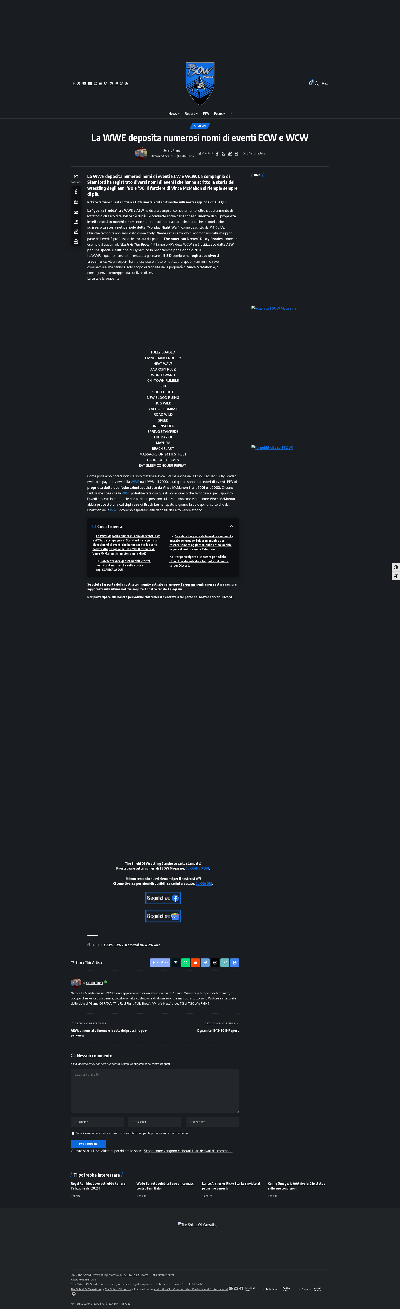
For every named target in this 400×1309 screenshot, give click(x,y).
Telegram (187, 584)
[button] (317, 83)
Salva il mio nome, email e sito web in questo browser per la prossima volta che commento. (132, 1133)
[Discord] (111, 83)
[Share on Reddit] (76, 211)
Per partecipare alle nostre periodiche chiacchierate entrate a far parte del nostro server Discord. (199, 561)
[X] (78, 83)
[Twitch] (106, 83)
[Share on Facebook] (217, 153)
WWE (135, 482)
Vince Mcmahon (132, 945)
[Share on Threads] (215, 962)
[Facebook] (74, 83)
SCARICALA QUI (215, 202)
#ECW (108, 945)
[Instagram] (95, 83)
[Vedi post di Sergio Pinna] (141, 153)
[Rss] (126, 83)
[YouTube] (84, 83)
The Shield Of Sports (135, 1275)
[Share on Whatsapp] (76, 201)
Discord (226, 597)
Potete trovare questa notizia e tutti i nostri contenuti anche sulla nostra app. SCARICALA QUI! (123, 565)
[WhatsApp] (121, 83)
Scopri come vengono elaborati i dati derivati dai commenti (188, 1151)
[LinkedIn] (100, 83)
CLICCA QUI (204, 883)
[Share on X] (223, 153)
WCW (148, 945)
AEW (117, 945)
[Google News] (90, 83)
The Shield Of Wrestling (86, 1289)
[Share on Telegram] (76, 221)
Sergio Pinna (171, 150)
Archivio (200, 125)
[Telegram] (116, 83)
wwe (157, 945)
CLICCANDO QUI (197, 868)
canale (162, 589)
